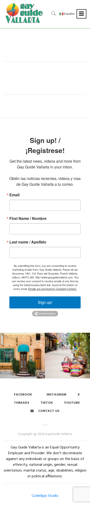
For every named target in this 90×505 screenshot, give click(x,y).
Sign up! (45, 302)
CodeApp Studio (45, 496)
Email (14, 195)
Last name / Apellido (27, 242)
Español (68, 14)
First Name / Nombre (28, 218)
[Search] (53, 13)
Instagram (56, 394)
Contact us (48, 411)
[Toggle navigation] (81, 14)
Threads (21, 403)
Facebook (23, 394)
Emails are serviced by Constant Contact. (52, 289)
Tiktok (47, 403)
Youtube (72, 403)
